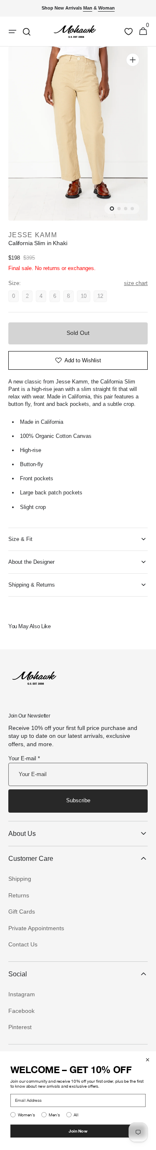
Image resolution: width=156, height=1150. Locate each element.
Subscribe (78, 800)
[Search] (27, 32)
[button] (143, 31)
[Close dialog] (147, 1060)
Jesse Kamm (32, 234)
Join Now (78, 1130)
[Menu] (12, 31)
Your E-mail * (24, 758)
